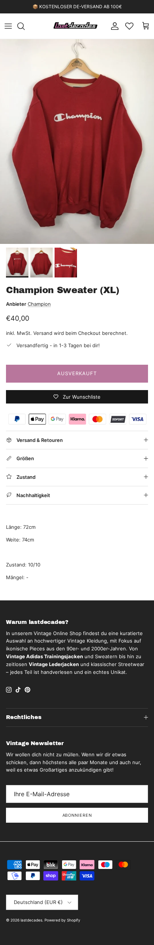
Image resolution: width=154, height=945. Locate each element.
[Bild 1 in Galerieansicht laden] (77, 141)
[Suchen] (24, 26)
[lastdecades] (75, 26)
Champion (39, 304)
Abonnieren (77, 815)
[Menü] (8, 26)
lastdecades (31, 920)
